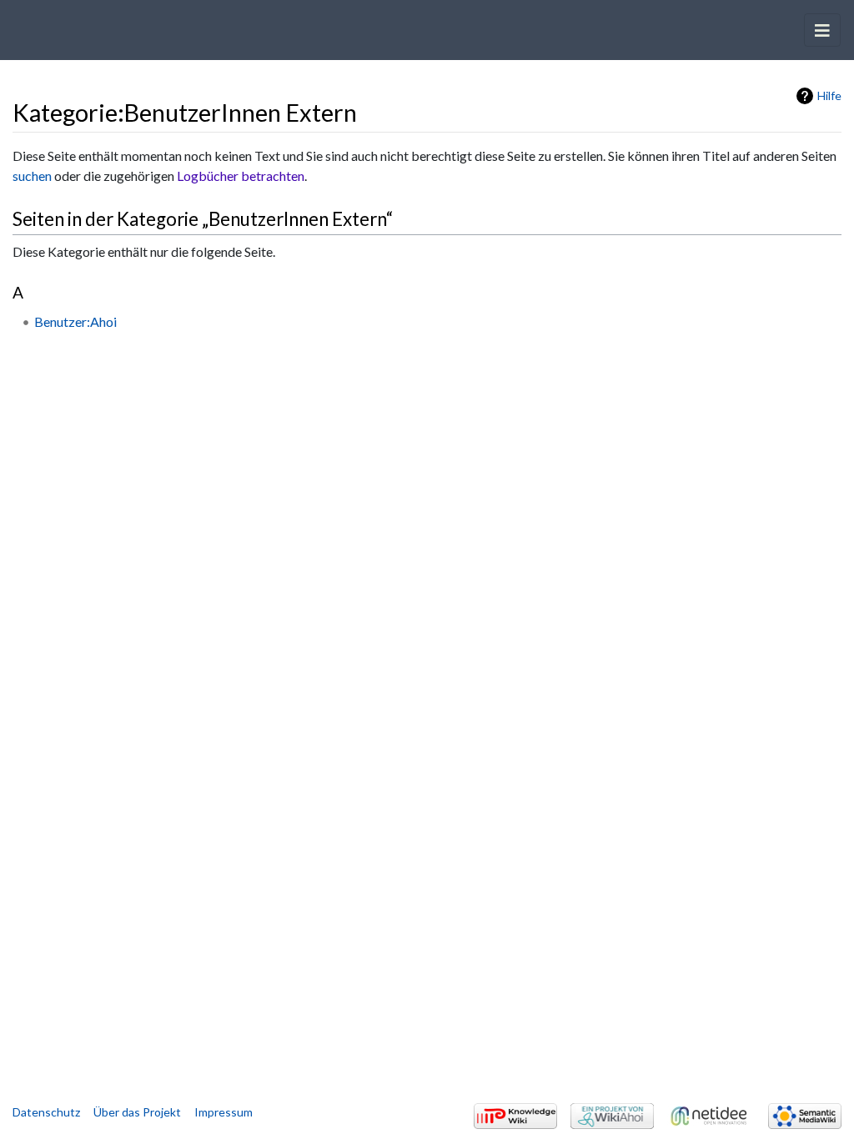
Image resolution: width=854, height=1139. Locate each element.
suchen (32, 175)
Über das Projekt (137, 1112)
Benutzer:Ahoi (75, 321)
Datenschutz (46, 1112)
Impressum (223, 1112)
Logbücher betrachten (240, 175)
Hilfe (829, 95)
